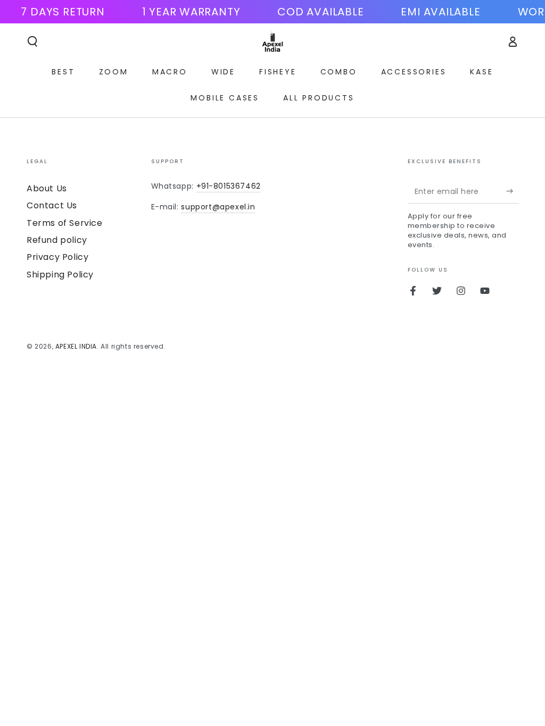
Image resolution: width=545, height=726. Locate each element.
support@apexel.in (218, 206)
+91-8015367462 (228, 186)
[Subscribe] (512, 191)
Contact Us (52, 205)
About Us (47, 188)
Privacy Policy (57, 257)
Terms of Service (65, 223)
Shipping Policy (60, 274)
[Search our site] (32, 41)
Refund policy (57, 240)
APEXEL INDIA (76, 346)
